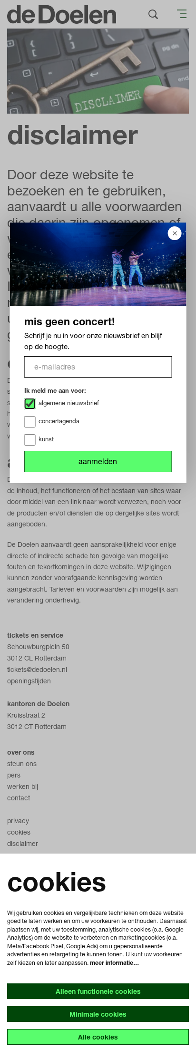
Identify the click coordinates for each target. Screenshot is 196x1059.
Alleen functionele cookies (98, 991)
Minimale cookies (98, 1014)
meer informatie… (114, 962)
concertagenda (59, 421)
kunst (46, 439)
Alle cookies (98, 1037)
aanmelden (97, 461)
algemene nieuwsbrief (69, 403)
